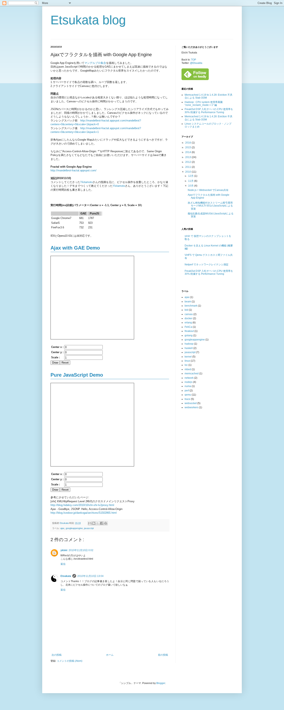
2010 (188, 171)
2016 (188, 142)
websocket (191, 403)
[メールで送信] (90, 523)
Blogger (160, 683)
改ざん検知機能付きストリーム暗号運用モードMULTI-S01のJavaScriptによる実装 (210, 205)
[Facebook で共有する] (102, 523)
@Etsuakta (196, 63)
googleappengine (74, 528)
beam (188, 301)
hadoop (189, 343)
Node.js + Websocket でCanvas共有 (208, 190)
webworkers (191, 407)
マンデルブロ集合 (95, 62)
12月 (191, 175)
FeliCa (188, 326)
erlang (188, 322)
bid (186, 309)
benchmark (191, 305)
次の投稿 (57, 654)
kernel (188, 356)
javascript (89, 528)
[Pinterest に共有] (106, 523)
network (189, 377)
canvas (189, 314)
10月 (191, 185)
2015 (188, 147)
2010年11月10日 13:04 (90, 576)
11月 (191, 180)
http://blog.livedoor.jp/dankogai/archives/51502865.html (84, 512)
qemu (188, 394)
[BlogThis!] (94, 523)
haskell (189, 348)
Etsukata (66, 576)
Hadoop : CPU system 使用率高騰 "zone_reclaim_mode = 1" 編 (204, 103)
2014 (188, 152)
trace (187, 399)
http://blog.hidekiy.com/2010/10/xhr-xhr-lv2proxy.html (82, 505)
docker (188, 318)
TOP (193, 59)
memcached (192, 373)
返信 (63, 564)
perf (187, 390)
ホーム (110, 654)
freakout (189, 331)
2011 (188, 167)
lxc (186, 365)
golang (189, 335)
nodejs (188, 382)
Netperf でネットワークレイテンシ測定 (206, 264)
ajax (62, 528)
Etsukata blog (88, 20)
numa (188, 386)
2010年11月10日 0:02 (81, 550)
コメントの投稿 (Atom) (69, 660)
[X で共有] (98, 523)
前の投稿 (163, 654)
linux (187, 360)
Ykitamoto (86, 182)
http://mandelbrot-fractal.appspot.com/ (73, 170)
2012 (188, 162)
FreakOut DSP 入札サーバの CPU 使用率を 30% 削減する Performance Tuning (209, 111)
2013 (188, 157)
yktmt (64, 550)
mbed (188, 369)
